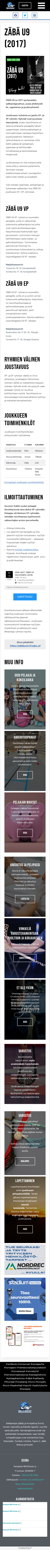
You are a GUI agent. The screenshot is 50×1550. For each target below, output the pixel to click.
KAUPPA (25, 5)
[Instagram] (34, 15)
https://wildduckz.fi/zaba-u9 (25, 646)
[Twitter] (25, 15)
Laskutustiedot (25, 1489)
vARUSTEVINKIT (25, 958)
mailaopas (25, 1161)
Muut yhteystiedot (25, 1484)
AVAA (25, 714)
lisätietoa (25, 898)
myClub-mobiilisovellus (26, 550)
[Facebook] (15, 15)
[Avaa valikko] (41, 5)
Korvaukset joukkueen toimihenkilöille (24, 482)
